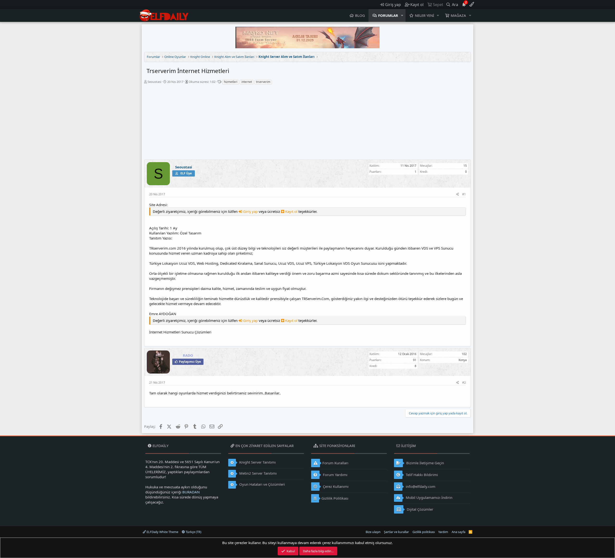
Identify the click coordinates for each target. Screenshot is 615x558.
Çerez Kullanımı (335, 486)
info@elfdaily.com (420, 486)
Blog (360, 15)
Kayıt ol (291, 211)
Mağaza (458, 15)
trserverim (263, 82)
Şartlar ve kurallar (396, 532)
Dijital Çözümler (419, 509)
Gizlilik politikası (423, 532)
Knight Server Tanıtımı (257, 462)
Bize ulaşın (373, 532)
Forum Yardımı (334, 474)
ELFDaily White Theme (162, 532)
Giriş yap (250, 211)
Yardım (443, 532)
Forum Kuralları (335, 462)
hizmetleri (230, 82)
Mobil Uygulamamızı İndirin (428, 497)
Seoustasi (154, 82)
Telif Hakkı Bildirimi (421, 474)
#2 (464, 382)
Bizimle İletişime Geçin (424, 462)
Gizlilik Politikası (334, 498)
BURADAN (191, 492)
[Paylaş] (458, 194)
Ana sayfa (458, 532)
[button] (402, 15)
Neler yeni (424, 15)
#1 (464, 194)
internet (246, 82)
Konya (463, 360)
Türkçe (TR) (193, 532)
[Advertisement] (307, 123)
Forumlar (388, 15)
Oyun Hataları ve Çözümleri (261, 484)
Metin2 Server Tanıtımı (257, 473)
